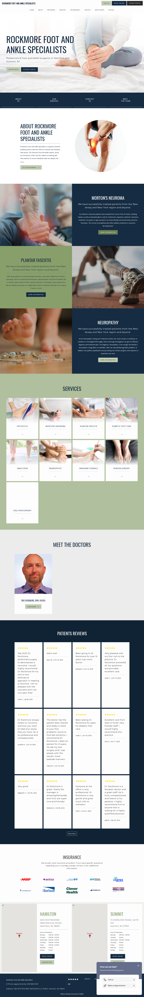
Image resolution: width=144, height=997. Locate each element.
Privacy (87, 979)
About (40, 10)
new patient (99, 10)
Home (32, 10)
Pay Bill (111, 10)
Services (62, 10)
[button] (19, 936)
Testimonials (75, 10)
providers (51, 10)
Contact (87, 10)
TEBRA (81, 994)
